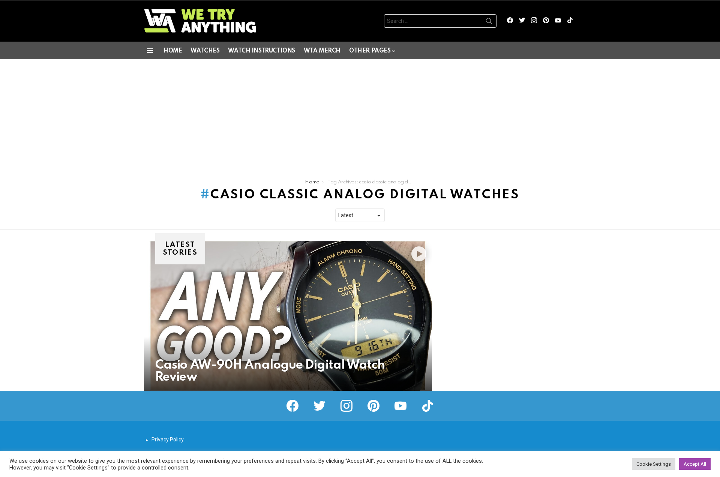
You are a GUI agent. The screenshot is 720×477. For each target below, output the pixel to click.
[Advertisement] (360, 115)
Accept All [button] (695, 464)
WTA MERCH (322, 51)
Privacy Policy (168, 439)
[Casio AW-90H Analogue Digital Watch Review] (288, 316)
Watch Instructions (261, 51)
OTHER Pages (369, 51)
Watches (204, 51)
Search (489, 22)
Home (173, 51)
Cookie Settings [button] (653, 464)
